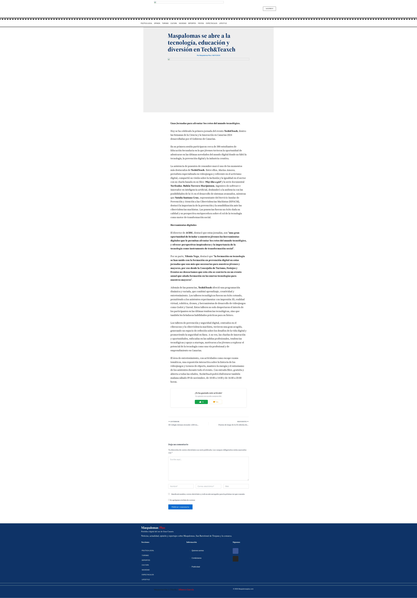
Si (203, 402)
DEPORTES (192, 23)
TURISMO (165, 23)
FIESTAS (201, 23)
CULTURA (173, 23)
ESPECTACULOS (211, 23)
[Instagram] (235, 559)
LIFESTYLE (223, 23)
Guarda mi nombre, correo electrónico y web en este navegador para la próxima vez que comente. (208, 494)
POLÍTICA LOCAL (146, 23)
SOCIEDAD (182, 23)
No (217, 402)
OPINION (157, 23)
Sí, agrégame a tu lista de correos (182, 500)
